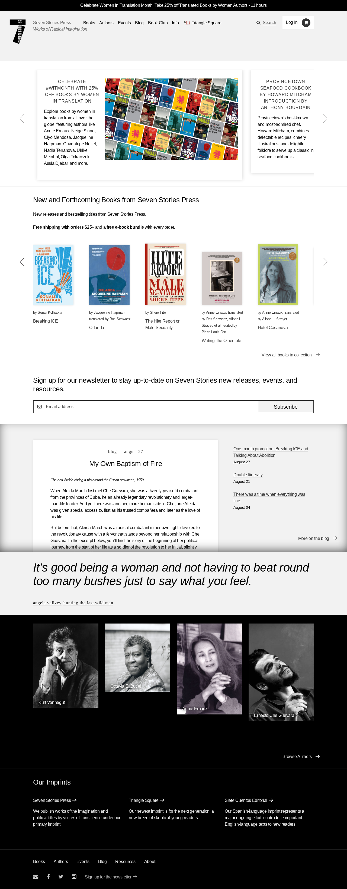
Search (269, 22)
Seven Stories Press (52, 22)
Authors (106, 23)
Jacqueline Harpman (109, 312)
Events (124, 23)
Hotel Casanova (273, 327)
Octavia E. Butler (125, 686)
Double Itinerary (248, 475)
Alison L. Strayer (274, 319)
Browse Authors (297, 756)
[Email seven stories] (35, 876)
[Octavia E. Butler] (137, 690)
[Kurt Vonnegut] (65, 706)
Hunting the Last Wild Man (88, 603)
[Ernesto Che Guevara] (281, 719)
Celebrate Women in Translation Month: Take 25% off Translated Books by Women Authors (164, 5)
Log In (291, 22)
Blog (139, 23)
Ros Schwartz (120, 319)
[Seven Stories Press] (17, 31)
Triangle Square (144, 800)
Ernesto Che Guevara (274, 715)
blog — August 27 (125, 451)
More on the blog (313, 538)
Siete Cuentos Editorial (246, 800)
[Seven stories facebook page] (48, 876)
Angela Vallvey (47, 603)
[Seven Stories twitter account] (60, 876)
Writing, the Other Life (221, 340)
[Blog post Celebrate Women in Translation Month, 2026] (171, 158)
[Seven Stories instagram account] (74, 876)
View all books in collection (287, 355)
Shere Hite (158, 312)
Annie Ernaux (216, 312)
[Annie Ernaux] (209, 713)
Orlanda (96, 327)
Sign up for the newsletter (108, 877)
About (149, 861)
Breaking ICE (45, 321)
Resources (125, 861)
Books (39, 861)
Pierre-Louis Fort (214, 332)
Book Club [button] (158, 23)
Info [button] (175, 23)
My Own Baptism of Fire (125, 464)
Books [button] (89, 23)
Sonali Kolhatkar (50, 312)
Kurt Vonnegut (51, 702)
